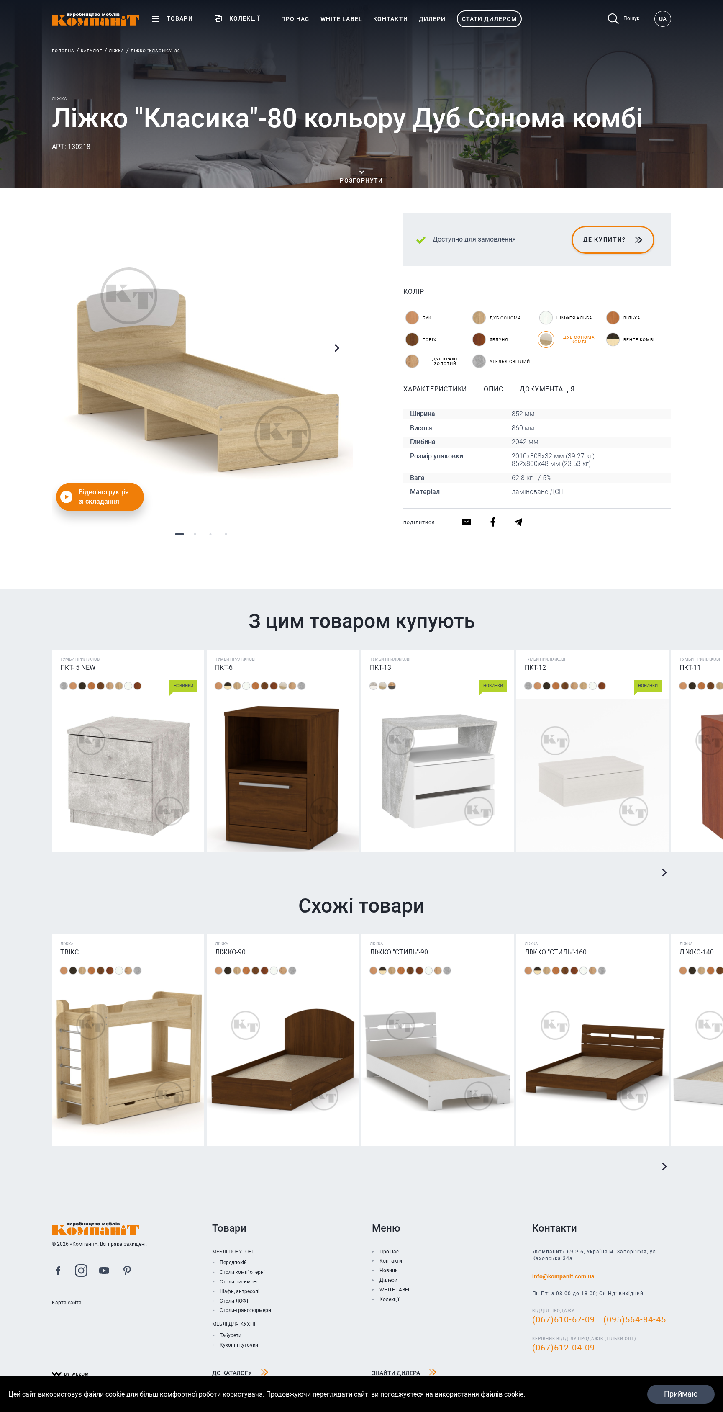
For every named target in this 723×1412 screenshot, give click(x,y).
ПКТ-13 (380, 667)
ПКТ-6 (224, 667)
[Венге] (82, 685)
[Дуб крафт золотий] (109, 685)
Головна (63, 51)
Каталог (92, 51)
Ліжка (116, 51)
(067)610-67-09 (563, 1319)
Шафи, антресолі (239, 1291)
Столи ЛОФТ (234, 1301)
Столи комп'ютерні (242, 1272)
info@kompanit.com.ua (563, 1276)
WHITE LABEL (394, 1290)
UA (663, 18)
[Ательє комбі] (373, 685)
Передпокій (233, 1262)
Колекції (389, 1299)
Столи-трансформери (245, 1310)
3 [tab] (210, 534)
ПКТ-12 (535, 667)
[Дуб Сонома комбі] (283, 685)
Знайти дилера (396, 1373)
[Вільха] (91, 685)
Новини (388, 1270)
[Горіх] (100, 685)
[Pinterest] (127, 1271)
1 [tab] (179, 534)
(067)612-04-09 (563, 1348)
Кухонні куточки (239, 1345)
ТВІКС (69, 952)
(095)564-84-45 (634, 1319)
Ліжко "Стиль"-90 (399, 952)
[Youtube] (104, 1271)
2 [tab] (195, 534)
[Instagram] (81, 1271)
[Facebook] (58, 1271)
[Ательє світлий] (63, 685)
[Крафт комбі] (391, 685)
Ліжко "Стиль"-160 (556, 952)
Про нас (389, 1252)
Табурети (230, 1335)
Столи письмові (239, 1282)
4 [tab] (226, 534)
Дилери (388, 1280)
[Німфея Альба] (128, 685)
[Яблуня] (137, 685)
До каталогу (232, 1373)
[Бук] (73, 685)
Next (336, 348)
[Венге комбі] (227, 685)
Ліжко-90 (230, 952)
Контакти (390, 1261)
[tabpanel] (202, 364)
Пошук (631, 18)
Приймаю (681, 1393)
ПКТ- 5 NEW (77, 667)
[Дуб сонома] (119, 685)
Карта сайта (67, 1303)
